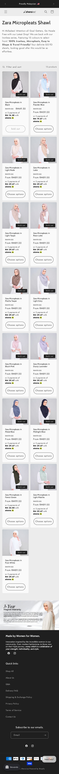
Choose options (43, 128)
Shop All (10, 671)
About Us (10, 677)
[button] (6, 12)
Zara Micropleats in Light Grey (41, 299)
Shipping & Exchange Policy (19, 697)
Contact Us (11, 716)
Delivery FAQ (12, 690)
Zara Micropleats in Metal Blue (13, 430)
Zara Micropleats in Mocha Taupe (13, 299)
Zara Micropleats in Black (13, 103)
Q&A (8, 684)
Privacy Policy (12, 703)
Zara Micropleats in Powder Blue (41, 103)
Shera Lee (25, 769)
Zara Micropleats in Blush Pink (13, 365)
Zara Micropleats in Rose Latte (41, 234)
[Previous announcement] (5, 4)
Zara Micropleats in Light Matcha (41, 496)
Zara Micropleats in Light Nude (13, 168)
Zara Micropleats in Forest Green (13, 496)
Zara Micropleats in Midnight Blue (41, 430)
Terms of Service (13, 710)
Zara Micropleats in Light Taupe (13, 234)
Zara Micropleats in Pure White (13, 561)
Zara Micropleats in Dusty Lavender (41, 365)
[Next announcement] (54, 4)
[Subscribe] (45, 735)
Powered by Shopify (37, 769)
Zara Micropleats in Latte (41, 168)
